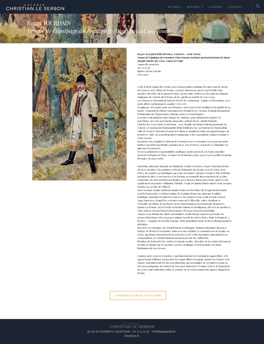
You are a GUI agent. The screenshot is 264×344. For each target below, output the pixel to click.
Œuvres (193, 6)
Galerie (215, 6)
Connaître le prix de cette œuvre (138, 295)
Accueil (175, 6)
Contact (235, 6)
